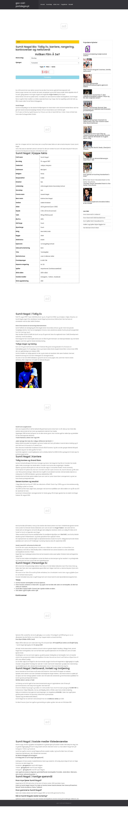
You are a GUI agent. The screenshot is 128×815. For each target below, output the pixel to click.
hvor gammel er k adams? (91, 214)
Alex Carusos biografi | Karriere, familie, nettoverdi (97, 70)
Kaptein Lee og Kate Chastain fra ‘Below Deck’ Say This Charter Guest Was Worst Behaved (96, 121)
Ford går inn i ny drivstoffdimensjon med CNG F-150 (95, 159)
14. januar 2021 (38, 645)
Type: (42, 67)
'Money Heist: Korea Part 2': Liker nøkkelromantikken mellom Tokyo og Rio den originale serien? (96, 96)
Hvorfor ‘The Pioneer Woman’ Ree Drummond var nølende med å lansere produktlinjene (96, 109)
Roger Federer (53, 94)
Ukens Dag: (20, 58)
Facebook (57, 277)
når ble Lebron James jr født (25, 680)
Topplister (64, 4)
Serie (53, 67)
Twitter (50, 277)
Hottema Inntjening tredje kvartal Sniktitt (95, 55)
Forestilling (47, 77)
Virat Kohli (63, 534)
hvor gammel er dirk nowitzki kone (94, 218)
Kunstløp (49, 4)
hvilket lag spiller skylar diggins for (94, 224)
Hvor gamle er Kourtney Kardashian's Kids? (96, 175)
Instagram (44, 277)
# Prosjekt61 (56, 643)
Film (47, 67)
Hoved (42, 4)
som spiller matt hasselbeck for (93, 221)
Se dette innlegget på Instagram (26, 755)
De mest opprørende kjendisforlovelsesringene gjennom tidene (95, 85)
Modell (71, 4)
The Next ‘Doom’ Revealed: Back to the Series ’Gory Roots (96, 184)
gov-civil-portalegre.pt (64, 803)
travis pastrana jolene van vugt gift (28, 437)
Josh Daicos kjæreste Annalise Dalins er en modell (96, 202)
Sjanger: (19, 62)
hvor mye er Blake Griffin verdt (25, 639)
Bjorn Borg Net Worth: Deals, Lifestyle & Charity (96, 148)
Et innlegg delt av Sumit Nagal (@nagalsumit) (29, 757)
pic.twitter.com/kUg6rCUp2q (69, 643)
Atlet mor (56, 4)
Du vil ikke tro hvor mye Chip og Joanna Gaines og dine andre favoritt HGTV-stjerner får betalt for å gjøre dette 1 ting (96, 136)
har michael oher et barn (91, 228)
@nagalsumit (27, 765)
